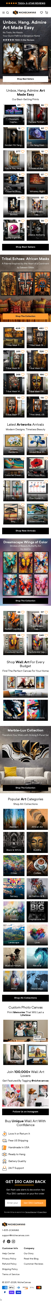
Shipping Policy (10, 1269)
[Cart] (46, 12)
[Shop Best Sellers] (25, 51)
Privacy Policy (42, 1212)
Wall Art (37, 1072)
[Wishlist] (41, 12)
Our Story (28, 1254)
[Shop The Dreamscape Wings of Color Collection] (25, 572)
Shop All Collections (25, 998)
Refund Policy (9, 1264)
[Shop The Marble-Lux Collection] (25, 759)
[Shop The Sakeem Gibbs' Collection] (25, 288)
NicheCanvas (24, 1282)
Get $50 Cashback (33, 1203)
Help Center (8, 1254)
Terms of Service (30, 1212)
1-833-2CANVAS (10, 1230)
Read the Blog (31, 1259)
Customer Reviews (33, 1264)
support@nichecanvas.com (15, 1235)
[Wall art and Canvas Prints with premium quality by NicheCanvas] (24, 12)
